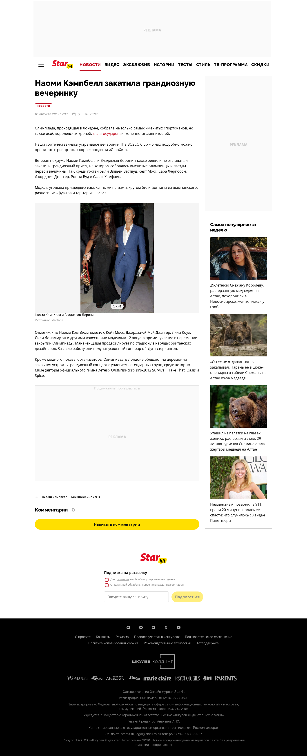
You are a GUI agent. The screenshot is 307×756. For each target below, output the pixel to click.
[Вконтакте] (153, 627)
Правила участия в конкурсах (157, 637)
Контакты (103, 637)
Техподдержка (207, 643)
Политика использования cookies (113, 643)
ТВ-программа (231, 64)
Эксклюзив (136, 64)
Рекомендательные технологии (167, 643)
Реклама (122, 637)
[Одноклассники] (166, 627)
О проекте (83, 637)
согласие (123, 579)
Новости (90, 64)
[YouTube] (178, 627)
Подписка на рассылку (125, 572)
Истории (164, 64)
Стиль (203, 64)
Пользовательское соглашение (208, 637)
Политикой (120, 584)
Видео (112, 64)
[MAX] (128, 627)
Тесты (185, 64)
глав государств (106, 133)
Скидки (260, 64)
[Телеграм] (141, 627)
